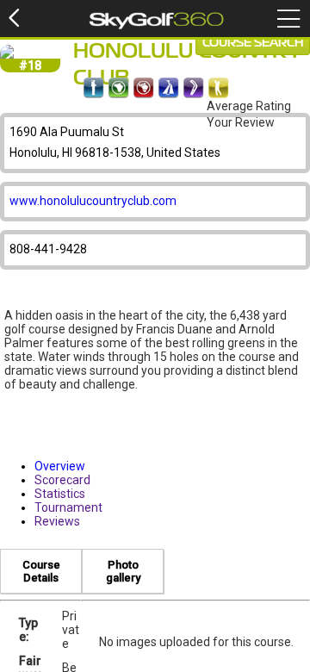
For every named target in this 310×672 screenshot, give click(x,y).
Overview (59, 466)
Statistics (59, 494)
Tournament (68, 507)
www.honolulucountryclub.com (93, 201)
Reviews (57, 521)
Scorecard (62, 480)
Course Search (252, 43)
